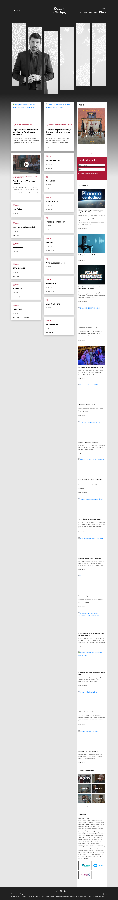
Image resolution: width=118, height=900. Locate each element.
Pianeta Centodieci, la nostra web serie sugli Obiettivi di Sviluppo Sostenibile (90, 211)
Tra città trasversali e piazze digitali (89, 519)
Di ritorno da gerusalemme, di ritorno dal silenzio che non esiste (59, 132)
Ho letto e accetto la (89, 173)
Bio (81, 12)
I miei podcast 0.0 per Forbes (87, 255)
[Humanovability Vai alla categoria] (19, 58)
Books (85, 12)
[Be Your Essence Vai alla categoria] (83, 58)
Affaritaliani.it (19, 268)
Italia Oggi (17, 309)
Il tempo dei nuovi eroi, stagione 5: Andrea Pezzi (91, 673)
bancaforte (18, 247)
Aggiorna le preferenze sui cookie (96, 896)
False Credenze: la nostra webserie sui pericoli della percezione (90, 288)
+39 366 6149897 (82, 896)
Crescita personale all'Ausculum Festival (91, 367)
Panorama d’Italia (54, 160)
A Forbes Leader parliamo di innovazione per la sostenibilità (91, 634)
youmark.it (50, 242)
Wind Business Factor (55, 262)
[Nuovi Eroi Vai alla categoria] (67, 58)
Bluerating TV (52, 201)
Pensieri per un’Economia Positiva (24, 182)
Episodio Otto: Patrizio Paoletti (88, 751)
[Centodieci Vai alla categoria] (51, 58)
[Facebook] (12, 10)
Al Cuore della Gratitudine (86, 712)
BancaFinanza (52, 324)
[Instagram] (17, 10)
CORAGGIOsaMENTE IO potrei (87, 328)
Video (95, 12)
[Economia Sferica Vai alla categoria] (35, 58)
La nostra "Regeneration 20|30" (88, 442)
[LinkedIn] (20, 10)
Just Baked (50, 180)
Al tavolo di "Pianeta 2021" (86, 405)
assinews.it (51, 283)
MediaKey (17, 288)
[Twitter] (14, 10)
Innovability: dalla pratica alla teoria (89, 558)
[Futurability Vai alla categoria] (99, 58)
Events (91, 12)
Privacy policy (94, 173)
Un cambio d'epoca (84, 596)
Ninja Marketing (53, 303)
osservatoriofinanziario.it (24, 227)
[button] (91, 153)
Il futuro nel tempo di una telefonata (90, 480)
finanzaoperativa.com (55, 221)
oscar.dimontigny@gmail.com (67, 896)
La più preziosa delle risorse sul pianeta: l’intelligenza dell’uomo (25, 132)
